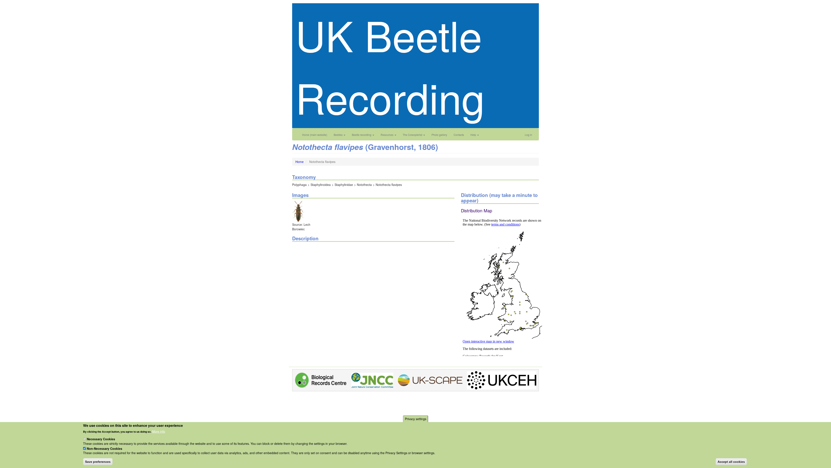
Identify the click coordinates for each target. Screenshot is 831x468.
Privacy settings (415, 419)
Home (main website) (314, 134)
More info (158, 431)
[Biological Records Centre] (321, 379)
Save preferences (98, 461)
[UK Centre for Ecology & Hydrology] (501, 379)
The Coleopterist (413, 134)
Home (299, 161)
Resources (387, 134)
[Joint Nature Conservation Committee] (372, 379)
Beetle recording (362, 134)
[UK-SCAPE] (430, 379)
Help (473, 134)
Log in (528, 134)
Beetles (338, 134)
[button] (298, 211)
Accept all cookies (731, 461)
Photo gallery (439, 134)
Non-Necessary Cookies (104, 448)
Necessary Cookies (101, 439)
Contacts (459, 134)
